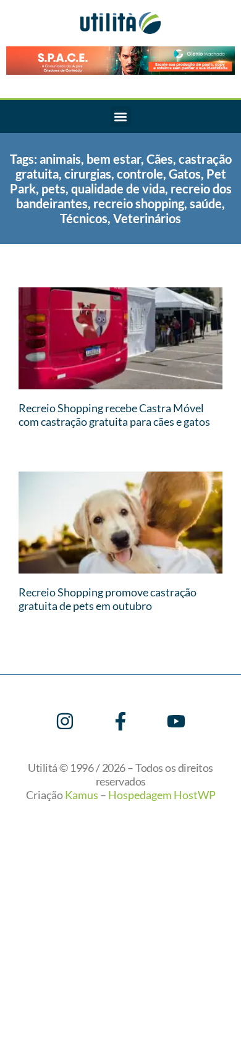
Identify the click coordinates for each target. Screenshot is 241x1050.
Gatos (185, 173)
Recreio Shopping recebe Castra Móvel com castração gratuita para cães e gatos (114, 414)
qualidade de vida (118, 188)
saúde (206, 203)
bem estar (114, 158)
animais (60, 158)
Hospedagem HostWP (162, 795)
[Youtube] (176, 721)
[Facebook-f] (120, 721)
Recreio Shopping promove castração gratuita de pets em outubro (108, 598)
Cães (159, 158)
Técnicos (84, 218)
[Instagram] (65, 721)
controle (140, 173)
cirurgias (87, 173)
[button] (121, 116)
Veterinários (147, 218)
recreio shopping (138, 203)
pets (53, 188)
